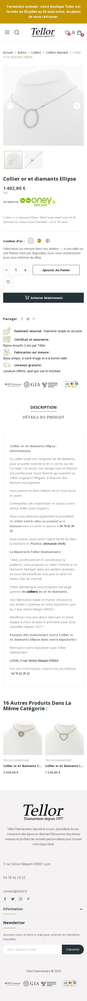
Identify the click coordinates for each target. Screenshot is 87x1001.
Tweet (28, 319)
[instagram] (20, 899)
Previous (10, 106)
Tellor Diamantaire (16, 760)
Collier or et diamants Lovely (64, 766)
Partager (22, 319)
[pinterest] (28, 899)
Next (77, 106)
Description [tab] (43, 407)
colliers (32, 591)
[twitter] (13, 899)
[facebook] (5, 899)
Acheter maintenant (47, 298)
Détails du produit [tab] (43, 417)
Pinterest (34, 319)
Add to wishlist (8, 282)
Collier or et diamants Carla (22, 766)
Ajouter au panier (56, 270)
